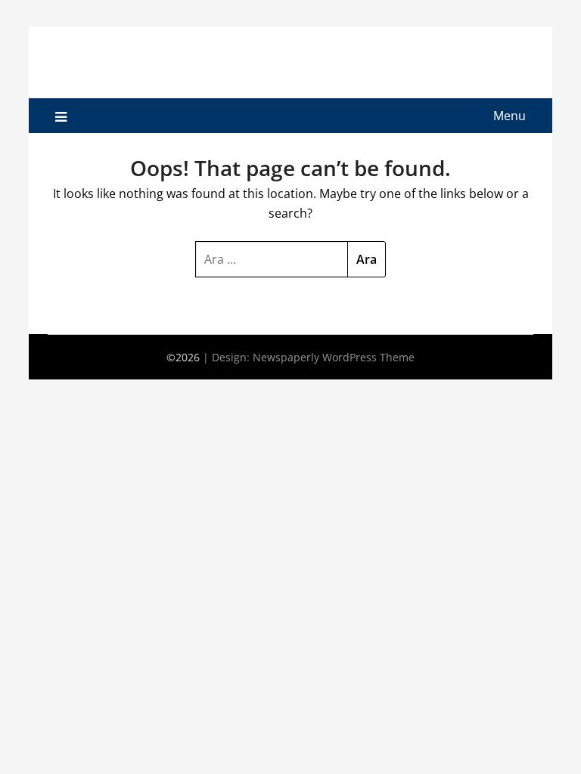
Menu (509, 115)
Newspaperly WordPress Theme (334, 357)
